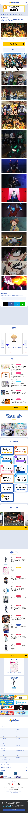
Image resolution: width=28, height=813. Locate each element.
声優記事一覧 (18, 757)
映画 (16, 736)
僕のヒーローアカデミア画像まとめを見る (14, 44)
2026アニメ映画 (15, 295)
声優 (16, 731)
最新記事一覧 (4, 750)
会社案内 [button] (3, 770)
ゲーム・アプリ (18, 738)
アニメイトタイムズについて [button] (6, 764)
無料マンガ (18, 745)
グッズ (3, 736)
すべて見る (14, 655)
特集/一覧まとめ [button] (4, 748)
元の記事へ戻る (14, 49)
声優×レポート (4, 762)
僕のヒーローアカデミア (6, 295)
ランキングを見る (14, 407)
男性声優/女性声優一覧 (6, 759)
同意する (14, 809)
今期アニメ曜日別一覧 (20, 750)
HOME (3, 729)
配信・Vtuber (18, 743)
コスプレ (17, 740)
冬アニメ (17, 755)
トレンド (3, 745)
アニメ (21, 295)
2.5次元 (3, 743)
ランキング (18, 729)
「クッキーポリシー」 (7, 806)
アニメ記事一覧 (4, 757)
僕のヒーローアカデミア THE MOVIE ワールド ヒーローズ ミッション (13, 298)
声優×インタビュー (19, 759)
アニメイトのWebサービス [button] (6, 767)
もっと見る (14, 527)
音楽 (2, 740)
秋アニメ (3, 755)
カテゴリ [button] (3, 726)
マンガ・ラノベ (4, 738)
